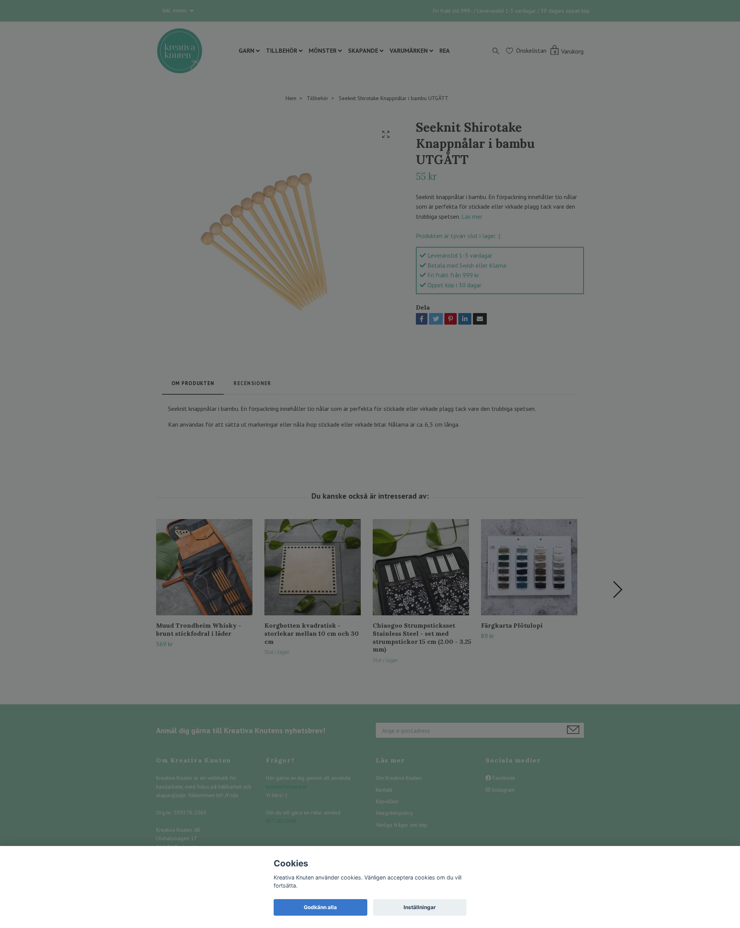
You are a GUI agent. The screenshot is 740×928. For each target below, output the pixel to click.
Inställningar (420, 907)
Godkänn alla (320, 907)
